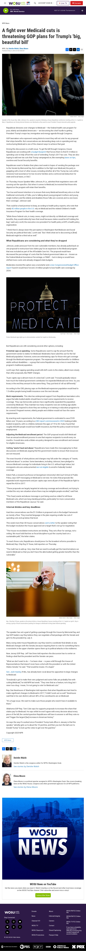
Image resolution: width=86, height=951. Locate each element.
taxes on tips (70, 157)
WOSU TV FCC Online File (73, 922)
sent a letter (50, 523)
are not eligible (42, 467)
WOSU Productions (38, 935)
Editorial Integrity (54, 916)
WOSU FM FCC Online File (73, 911)
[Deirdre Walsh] (7, 761)
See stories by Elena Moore (26, 787)
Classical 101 (36, 921)
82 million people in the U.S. (23, 208)
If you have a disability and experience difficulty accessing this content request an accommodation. (74, 930)
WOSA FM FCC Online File (73, 917)
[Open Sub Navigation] (54, 3)
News (33, 916)
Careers (51, 921)
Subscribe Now (43, 895)
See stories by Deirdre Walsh (26, 766)
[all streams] (83, 10)
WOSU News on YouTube (43, 884)
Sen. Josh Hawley (13, 672)
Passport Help (53, 935)
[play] (5, 10)
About (51, 911)
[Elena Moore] (7, 779)
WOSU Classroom (37, 930)
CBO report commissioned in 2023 (50, 421)
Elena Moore (24, 48)
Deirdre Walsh (14, 48)
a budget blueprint (38, 152)
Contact (51, 925)
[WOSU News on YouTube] (43, 839)
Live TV (64, 3)
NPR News (5, 23)
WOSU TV (35, 925)
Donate (77, 3)
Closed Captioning (55, 930)
